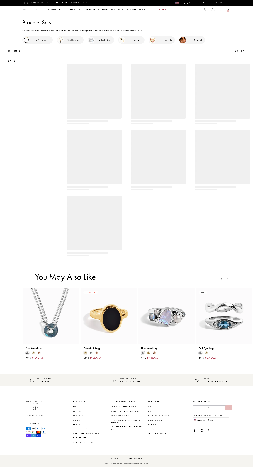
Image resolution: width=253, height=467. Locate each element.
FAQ (215, 3)
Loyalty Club (187, 3)
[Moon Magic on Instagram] (202, 430)
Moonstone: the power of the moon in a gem (129, 428)
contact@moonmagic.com (213, 415)
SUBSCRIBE (228, 407)
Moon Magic (138, 458)
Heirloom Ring (149, 348)
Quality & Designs (81, 429)
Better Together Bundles (158, 416)
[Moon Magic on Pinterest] (209, 430)
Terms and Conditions (83, 442)
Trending (75, 9)
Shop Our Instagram (157, 433)
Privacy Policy (115, 458)
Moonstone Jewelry (157, 420)
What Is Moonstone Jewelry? (123, 407)
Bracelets (144, 9)
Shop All (151, 407)
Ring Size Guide (79, 438)
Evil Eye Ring (206, 348)
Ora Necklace (34, 348)
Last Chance (159, 9)
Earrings (131, 9)
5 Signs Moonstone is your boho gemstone (125, 421)
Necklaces (117, 9)
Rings (105, 9)
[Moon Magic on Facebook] (195, 430)
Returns (76, 424)
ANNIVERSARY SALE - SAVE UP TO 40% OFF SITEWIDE (59, 3)
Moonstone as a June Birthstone (125, 411)
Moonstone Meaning (120, 416)
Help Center (78, 411)
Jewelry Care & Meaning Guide (86, 433)
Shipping (76, 420)
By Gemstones (91, 9)
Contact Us (224, 3)
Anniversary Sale (57, 9)
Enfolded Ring (91, 348)
